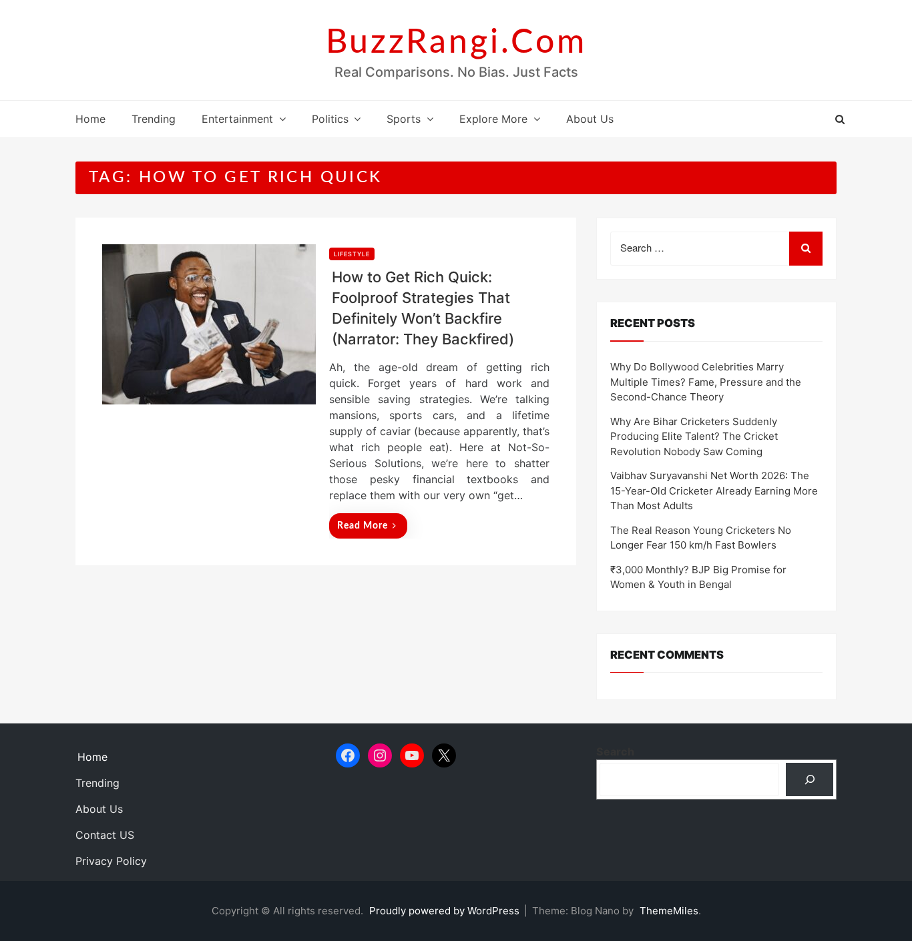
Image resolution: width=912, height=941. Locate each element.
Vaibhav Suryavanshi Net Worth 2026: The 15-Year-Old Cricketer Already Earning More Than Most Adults (714, 490)
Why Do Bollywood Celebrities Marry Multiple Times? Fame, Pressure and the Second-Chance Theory (705, 381)
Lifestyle (352, 254)
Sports (404, 118)
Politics (330, 118)
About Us (590, 118)
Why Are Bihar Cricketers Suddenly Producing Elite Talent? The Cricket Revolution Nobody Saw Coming (694, 436)
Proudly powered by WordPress (445, 910)
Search (615, 751)
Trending (154, 118)
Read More (362, 526)
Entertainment (237, 118)
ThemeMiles (669, 910)
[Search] (809, 779)
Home (90, 118)
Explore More (493, 118)
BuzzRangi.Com (456, 42)
